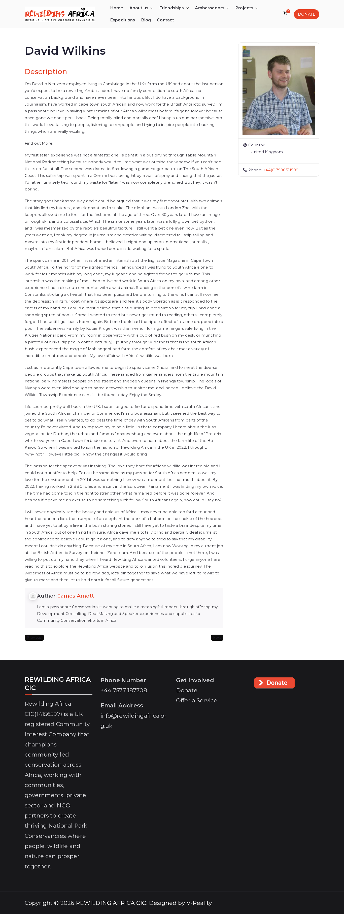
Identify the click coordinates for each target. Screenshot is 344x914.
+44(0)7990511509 (280, 170)
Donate (186, 690)
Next (217, 637)
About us (138, 8)
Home (116, 8)
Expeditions (122, 20)
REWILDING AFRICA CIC (111, 902)
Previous (34, 637)
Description (46, 71)
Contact (165, 20)
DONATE (306, 14)
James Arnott (76, 596)
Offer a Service (196, 700)
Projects (244, 8)
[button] (150, 8)
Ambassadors (209, 8)
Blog (146, 20)
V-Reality (199, 902)
